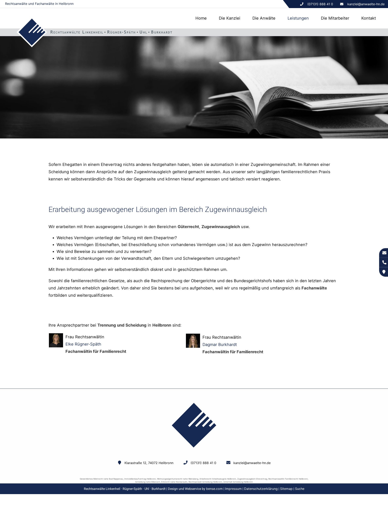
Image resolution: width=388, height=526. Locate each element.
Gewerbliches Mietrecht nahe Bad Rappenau (101, 479)
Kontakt (368, 18)
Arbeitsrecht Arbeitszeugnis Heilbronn (217, 479)
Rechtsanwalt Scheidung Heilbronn (205, 482)
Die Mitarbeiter (335, 18)
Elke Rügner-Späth (83, 344)
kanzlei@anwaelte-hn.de (366, 4)
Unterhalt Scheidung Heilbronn (238, 482)
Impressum (233, 489)
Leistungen (298, 18)
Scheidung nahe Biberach (147, 482)
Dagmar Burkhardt (219, 344)
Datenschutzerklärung (261, 489)
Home (201, 18)
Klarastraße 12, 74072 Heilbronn (148, 463)
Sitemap (286, 489)
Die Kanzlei (229, 18)
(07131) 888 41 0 (203, 463)
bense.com (214, 489)
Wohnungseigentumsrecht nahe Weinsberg (177, 479)
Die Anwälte (263, 18)
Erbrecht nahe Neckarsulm (174, 482)
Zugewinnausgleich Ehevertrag (252, 479)
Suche (299, 489)
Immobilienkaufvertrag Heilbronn (140, 479)
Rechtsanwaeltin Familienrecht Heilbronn (288, 479)
